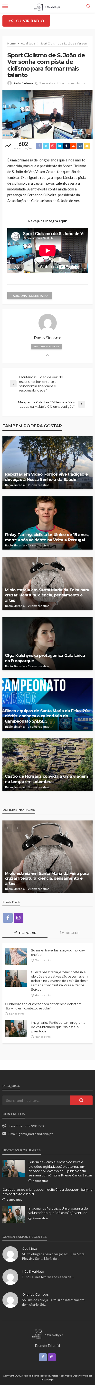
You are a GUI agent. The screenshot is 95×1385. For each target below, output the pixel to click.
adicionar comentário (30, 295)
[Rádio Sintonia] (47, 1333)
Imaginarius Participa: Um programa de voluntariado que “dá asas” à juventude (58, 1027)
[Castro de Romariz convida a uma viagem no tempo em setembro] (47, 764)
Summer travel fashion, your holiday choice (58, 952)
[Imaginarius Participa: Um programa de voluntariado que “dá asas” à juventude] (16, 1028)
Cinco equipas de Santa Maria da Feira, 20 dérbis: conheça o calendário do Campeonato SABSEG (46, 715)
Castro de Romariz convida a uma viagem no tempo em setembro (46, 779)
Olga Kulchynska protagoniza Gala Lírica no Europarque (45, 658)
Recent (72, 933)
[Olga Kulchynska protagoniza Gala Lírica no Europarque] (47, 643)
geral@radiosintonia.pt (36, 1134)
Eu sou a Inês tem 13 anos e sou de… (48, 1277)
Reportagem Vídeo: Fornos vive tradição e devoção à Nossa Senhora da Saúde (46, 477)
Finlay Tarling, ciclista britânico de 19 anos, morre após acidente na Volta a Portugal (46, 537)
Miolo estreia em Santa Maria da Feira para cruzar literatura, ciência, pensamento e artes (47, 594)
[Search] (88, 6)
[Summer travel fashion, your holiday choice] (16, 956)
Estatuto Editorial (47, 1346)
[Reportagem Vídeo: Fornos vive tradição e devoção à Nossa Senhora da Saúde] (47, 462)
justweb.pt (47, 1379)
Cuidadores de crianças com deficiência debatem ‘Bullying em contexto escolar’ (43, 1006)
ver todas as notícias (46, 346)
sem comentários (73, 83)
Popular (27, 933)
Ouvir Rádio (30, 20)
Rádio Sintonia (23, 83)
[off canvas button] (5, 6)
